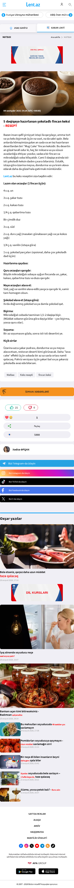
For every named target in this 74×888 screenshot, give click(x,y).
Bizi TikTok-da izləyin (18, 481)
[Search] (70, 4)
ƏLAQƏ (37, 819)
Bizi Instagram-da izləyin (19, 473)
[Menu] (4, 5)
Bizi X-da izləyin (15, 499)
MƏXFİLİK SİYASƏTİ (37, 837)
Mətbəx (10, 374)
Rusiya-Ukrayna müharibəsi (22, 14)
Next (70, 15)
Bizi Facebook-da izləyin (19, 490)
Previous (3, 15)
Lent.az (7, 176)
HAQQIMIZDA (37, 831)
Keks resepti (26, 374)
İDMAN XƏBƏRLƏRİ (37, 391)
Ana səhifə (55, 37)
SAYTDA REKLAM (37, 813)
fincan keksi (45, 374)
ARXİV (37, 825)
